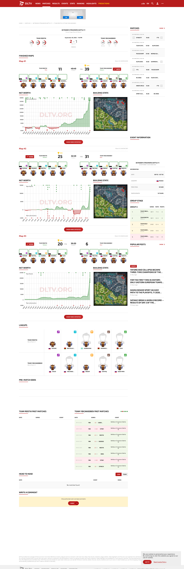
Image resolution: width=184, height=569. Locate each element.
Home (21, 23)
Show (161, 28)
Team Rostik (41, 38)
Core (118, 474)
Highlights (91, 3)
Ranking (80, 3)
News (37, 3)
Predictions (103, 3)
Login (72, 503)
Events (65, 3)
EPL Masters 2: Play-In (138, 34)
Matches (46, 3)
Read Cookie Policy (160, 562)
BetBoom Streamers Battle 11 (73, 30)
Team (125, 474)
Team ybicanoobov (108, 38)
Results (56, 3)
